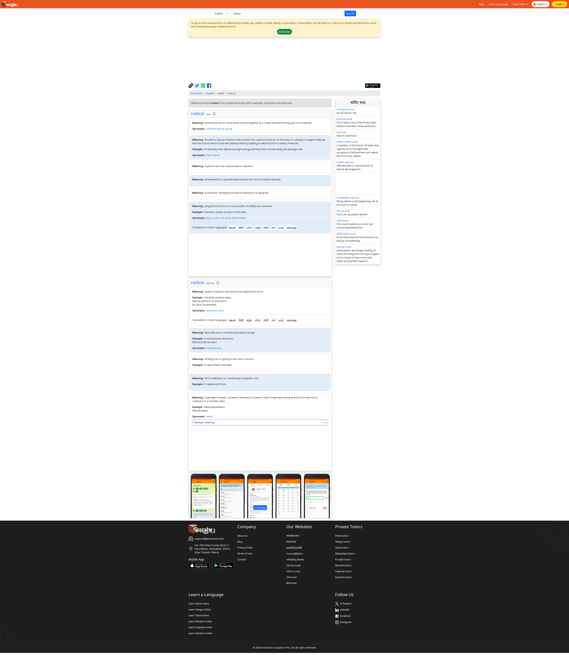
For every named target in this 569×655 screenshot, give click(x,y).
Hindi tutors (342, 535)
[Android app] (223, 565)
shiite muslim (344, 141)
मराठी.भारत (291, 541)
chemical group (215, 128)
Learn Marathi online (200, 621)
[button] (199, 495)
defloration (343, 233)
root (215, 218)
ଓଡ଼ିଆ (249, 227)
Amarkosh (196, 93)
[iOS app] (198, 565)
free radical (213, 155)
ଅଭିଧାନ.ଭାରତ (293, 571)
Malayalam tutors (345, 553)
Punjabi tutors (343, 559)
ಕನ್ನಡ (257, 227)
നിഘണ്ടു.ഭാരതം (295, 559)
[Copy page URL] (191, 85)
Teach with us (520, 4)
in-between (343, 197)
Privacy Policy (244, 547)
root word (225, 218)
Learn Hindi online (198, 603)
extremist (212, 310)
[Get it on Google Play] (373, 85)
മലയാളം (292, 227)
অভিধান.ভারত (291, 577)
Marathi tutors (343, 565)
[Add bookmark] (214, 114)
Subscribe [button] (284, 31)
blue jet (341, 246)
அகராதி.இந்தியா (294, 553)
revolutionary (214, 348)
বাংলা (273, 227)
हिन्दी (241, 227)
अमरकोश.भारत (292, 535)
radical (197, 113)
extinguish (342, 109)
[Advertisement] (284, 60)
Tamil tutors (342, 547)
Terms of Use (244, 553)
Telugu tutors (342, 541)
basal (209, 416)
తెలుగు (232, 227)
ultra (221, 310)
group (228, 128)
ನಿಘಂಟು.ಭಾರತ (293, 565)
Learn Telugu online (199, 609)
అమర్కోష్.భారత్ (294, 547)
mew (339, 220)
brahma (341, 119)
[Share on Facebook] (209, 85)
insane (340, 162)
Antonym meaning (204, 422)
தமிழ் (281, 227)
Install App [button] (260, 507)
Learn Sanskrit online (200, 633)
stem (234, 218)
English (210, 93)
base (209, 218)
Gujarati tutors (343, 571)
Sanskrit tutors (343, 577)
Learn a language (498, 4)
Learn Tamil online (198, 615)
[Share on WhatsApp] (203, 85)
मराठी (266, 227)
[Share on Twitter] (197, 85)
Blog (481, 4)
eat (338, 132)
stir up (340, 210)
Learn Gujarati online (200, 627)
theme (242, 218)
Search (350, 13)
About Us (242, 535)
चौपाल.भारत (291, 583)
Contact (241, 559)
